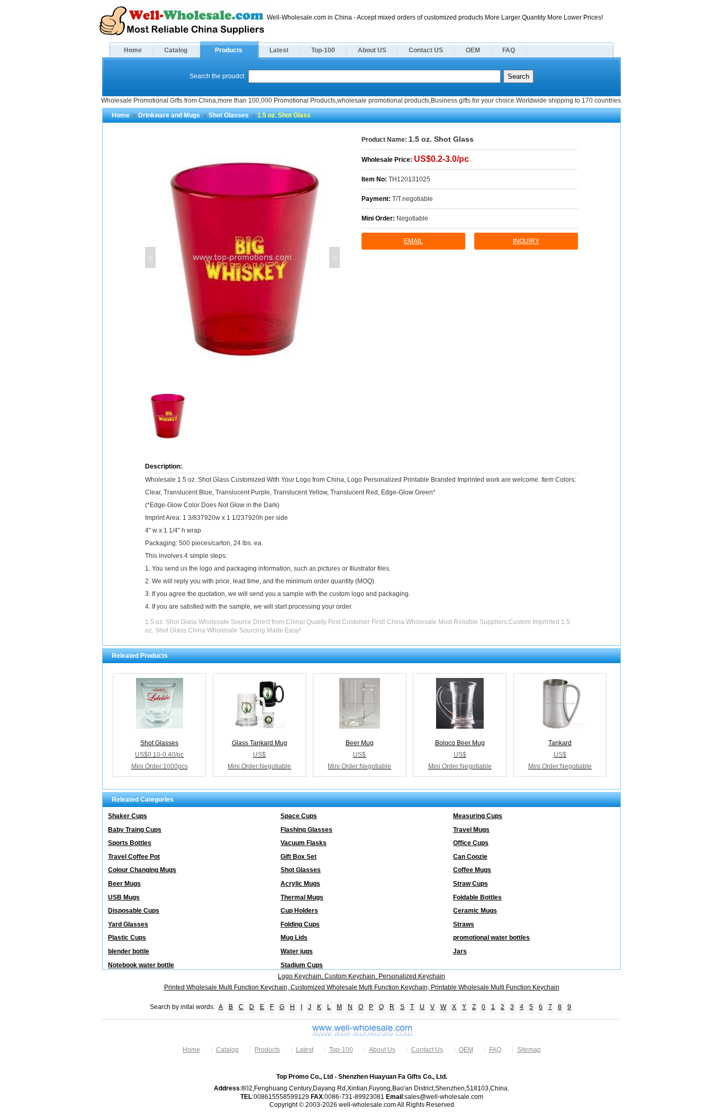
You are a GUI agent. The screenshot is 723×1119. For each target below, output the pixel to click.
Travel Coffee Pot (134, 856)
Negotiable (412, 218)
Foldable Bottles (477, 897)
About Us (382, 1050)
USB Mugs (124, 897)
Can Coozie (470, 856)
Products (228, 50)
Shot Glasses (229, 115)
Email (413, 241)
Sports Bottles (129, 843)
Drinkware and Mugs (169, 115)
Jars (460, 951)
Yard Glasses (128, 924)
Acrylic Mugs (300, 883)
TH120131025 (409, 179)
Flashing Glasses (306, 829)
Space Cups (299, 816)
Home (133, 50)
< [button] (150, 257)
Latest (278, 50)
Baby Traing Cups (134, 829)
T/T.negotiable (412, 199)
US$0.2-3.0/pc (441, 158)
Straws (463, 924)
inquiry (526, 241)
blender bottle (128, 951)
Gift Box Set (299, 856)
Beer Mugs (124, 883)
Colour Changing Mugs (142, 870)
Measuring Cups (477, 816)
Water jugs (297, 951)
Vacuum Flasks (304, 843)
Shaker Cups (127, 816)
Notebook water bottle (141, 965)
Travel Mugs (471, 829)
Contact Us (427, 1050)
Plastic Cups (127, 937)
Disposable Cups (133, 910)
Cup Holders (299, 910)
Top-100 (323, 50)
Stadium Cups (302, 965)
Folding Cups (300, 924)
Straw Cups (470, 883)
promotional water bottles (491, 937)
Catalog (175, 50)
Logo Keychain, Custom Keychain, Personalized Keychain (361, 976)
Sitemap (529, 1050)
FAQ (508, 50)
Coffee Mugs (472, 870)
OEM (473, 50)
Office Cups (471, 843)
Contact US (426, 50)
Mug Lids (294, 937)
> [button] (335, 257)
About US (372, 50)
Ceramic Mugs (475, 910)
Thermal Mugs (302, 897)
